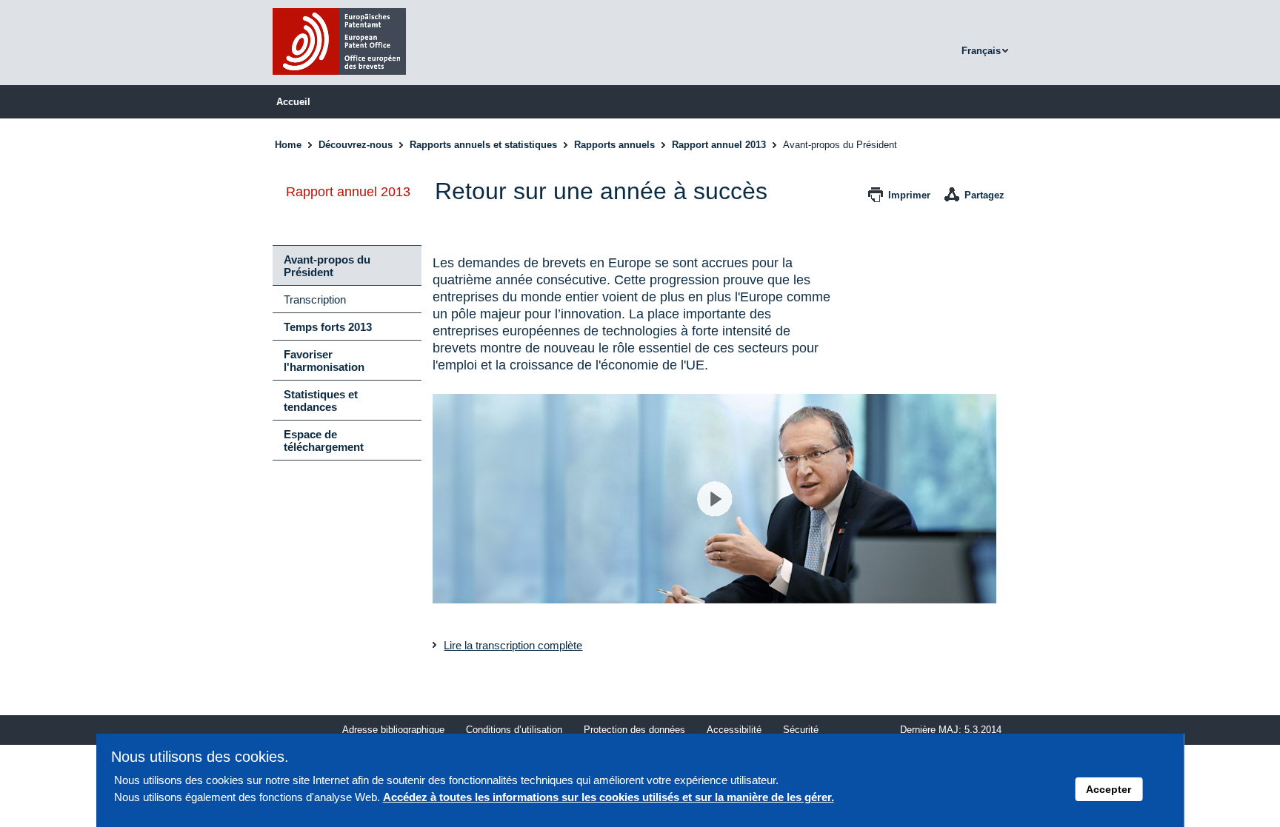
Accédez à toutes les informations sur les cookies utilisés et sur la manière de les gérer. (608, 797)
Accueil (293, 101)
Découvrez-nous (356, 144)
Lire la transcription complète (513, 645)
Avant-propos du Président (327, 265)
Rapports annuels (614, 144)
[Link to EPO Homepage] (339, 79)
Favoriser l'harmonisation (324, 360)
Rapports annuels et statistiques (483, 144)
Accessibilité (734, 729)
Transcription (315, 299)
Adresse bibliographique (393, 729)
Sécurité (801, 729)
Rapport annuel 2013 (719, 144)
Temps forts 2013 (328, 327)
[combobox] (987, 51)
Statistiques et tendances (321, 400)
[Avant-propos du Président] (714, 499)
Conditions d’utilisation (514, 729)
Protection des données (634, 729)
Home (288, 144)
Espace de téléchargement (324, 440)
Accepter (1108, 789)
